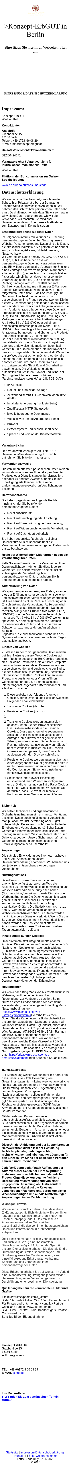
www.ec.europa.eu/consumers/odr (24, 185)
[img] (35, 9)
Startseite (12, 1452)
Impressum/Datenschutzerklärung (42, 1452)
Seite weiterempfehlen (43, 1455)
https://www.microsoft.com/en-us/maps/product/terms (21, 1013)
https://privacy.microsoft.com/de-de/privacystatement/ (26, 1056)
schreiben (19, 1372)
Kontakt (19, 1455)
